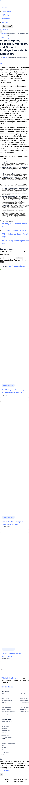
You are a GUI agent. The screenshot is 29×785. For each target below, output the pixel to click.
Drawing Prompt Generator (8, 711)
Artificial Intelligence (6, 38)
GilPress (5, 57)
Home (4, 8)
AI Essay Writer (5, 693)
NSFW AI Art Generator (7, 732)
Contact (3, 754)
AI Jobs (3, 745)
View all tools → (4, 247)
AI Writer (3, 702)
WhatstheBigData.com (10, 678)
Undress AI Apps (5, 730)
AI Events (3, 747)
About (3, 741)
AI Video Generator (6, 709)
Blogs (5, 33)
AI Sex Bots (4, 728)
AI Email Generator (6, 696)
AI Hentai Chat (5, 735)
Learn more (4, 770)
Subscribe (19, 258)
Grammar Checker (6, 705)
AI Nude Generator (6, 724)
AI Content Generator (6, 700)
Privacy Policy (5, 752)
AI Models (6, 19)
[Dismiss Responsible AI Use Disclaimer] (1, 774)
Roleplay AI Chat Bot (6, 737)
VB (1, 63)
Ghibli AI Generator (6, 707)
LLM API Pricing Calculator (8, 743)
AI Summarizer (5, 698)
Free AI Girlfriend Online (7, 721)
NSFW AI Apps (5, 726)
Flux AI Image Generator (7, 714)
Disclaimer (4, 750)
